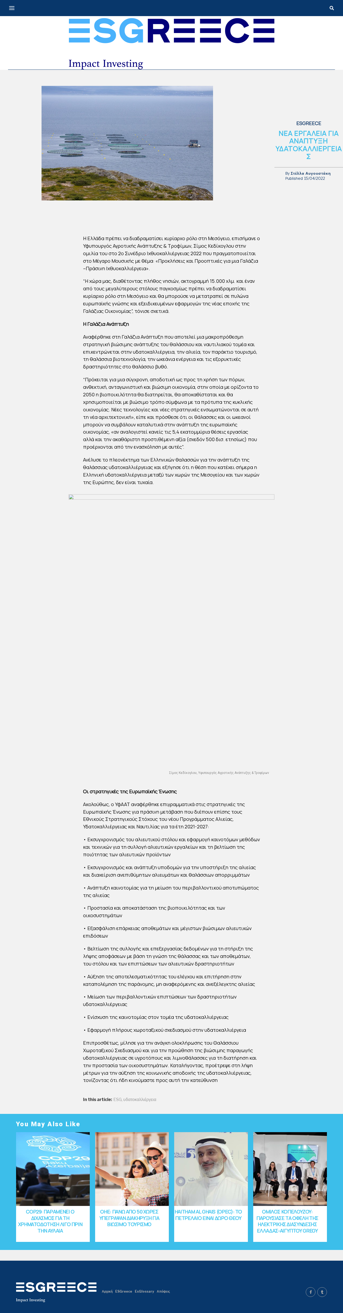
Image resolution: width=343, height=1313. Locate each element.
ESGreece (123, 1291)
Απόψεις (163, 1291)
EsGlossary (144, 1291)
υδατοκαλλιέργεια (139, 1100)
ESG (117, 1100)
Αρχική (107, 1291)
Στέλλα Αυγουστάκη (311, 173)
